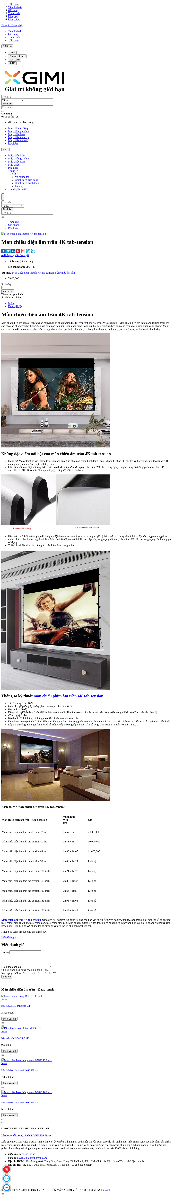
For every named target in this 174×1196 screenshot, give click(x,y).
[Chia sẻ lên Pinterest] (18, 251)
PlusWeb (105, 1190)
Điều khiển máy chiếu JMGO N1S (15, 1038)
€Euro (12, 52)
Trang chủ (13, 221)
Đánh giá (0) (15, 306)
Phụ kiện (13, 228)
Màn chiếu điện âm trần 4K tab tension (33, 272)
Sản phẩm (13, 224)
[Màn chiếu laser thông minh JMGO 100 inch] (26, 1092)
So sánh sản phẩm (11, 297)
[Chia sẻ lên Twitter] (8, 251)
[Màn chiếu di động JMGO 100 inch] (21, 996)
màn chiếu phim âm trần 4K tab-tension (68, 696)
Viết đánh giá (22, 255)
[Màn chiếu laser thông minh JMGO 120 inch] (26, 1060)
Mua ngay (7, 291)
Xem (4, 999)
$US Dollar (15, 59)
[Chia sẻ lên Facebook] (3, 251)
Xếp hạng (6, 973)
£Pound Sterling (17, 56)
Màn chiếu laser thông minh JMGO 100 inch (19, 1102)
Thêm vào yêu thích (12, 294)
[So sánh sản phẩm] (2, 1022)
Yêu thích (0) (15, 7)
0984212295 (28, 1154)
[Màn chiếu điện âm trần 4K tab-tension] (23, 233)
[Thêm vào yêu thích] (2, 1026)
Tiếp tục (7, 976)
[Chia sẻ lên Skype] (28, 251)
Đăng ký (13, 16)
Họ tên (5, 952)
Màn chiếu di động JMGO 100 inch (15, 1006)
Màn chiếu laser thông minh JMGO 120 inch (19, 1070)
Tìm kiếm (7, 103)
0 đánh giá (7, 255)
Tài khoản (13, 4)
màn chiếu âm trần (65, 272)
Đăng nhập (14, 19)
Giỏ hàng (13, 10)
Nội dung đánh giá (11, 966)
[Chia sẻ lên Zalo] (33, 251)
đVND (12, 63)
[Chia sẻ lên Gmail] (23, 251)
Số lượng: (6, 284)
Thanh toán (14, 13)
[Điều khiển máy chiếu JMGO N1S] (21, 1028)
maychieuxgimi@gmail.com (31, 1157)
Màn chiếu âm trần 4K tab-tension (21, 919)
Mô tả (11, 303)
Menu (5, 149)
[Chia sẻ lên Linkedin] (13, 251)
